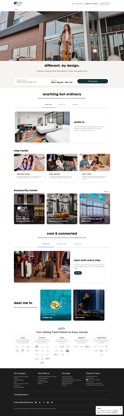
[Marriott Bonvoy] (91, 3)
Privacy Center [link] (90, 378)
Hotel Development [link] (43, 382)
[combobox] (30, 81)
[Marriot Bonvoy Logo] (62, 328)
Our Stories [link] (17, 385)
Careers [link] (16, 378)
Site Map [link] (64, 385)
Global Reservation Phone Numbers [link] (71, 380)
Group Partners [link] (42, 380)
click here (114, 412)
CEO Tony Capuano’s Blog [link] (21, 383)
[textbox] (30, 82)
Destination (22, 80)
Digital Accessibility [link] (19, 387)
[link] (29, 168)
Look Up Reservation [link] (67, 378)
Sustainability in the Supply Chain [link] (95, 385)
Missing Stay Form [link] (67, 383)
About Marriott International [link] (21, 376)
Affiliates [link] (40, 383)
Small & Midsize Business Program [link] (47, 376)
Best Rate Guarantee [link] (67, 382)
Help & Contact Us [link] (67, 376)
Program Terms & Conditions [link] (94, 383)
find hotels (93, 81)
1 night (55, 80)
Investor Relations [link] (18, 380)
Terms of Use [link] (89, 381)
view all (105, 191)
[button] (80, 3)
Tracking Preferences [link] (91, 376)
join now (77, 273)
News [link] (15, 382)
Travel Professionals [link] (43, 378)
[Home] (18, 6)
